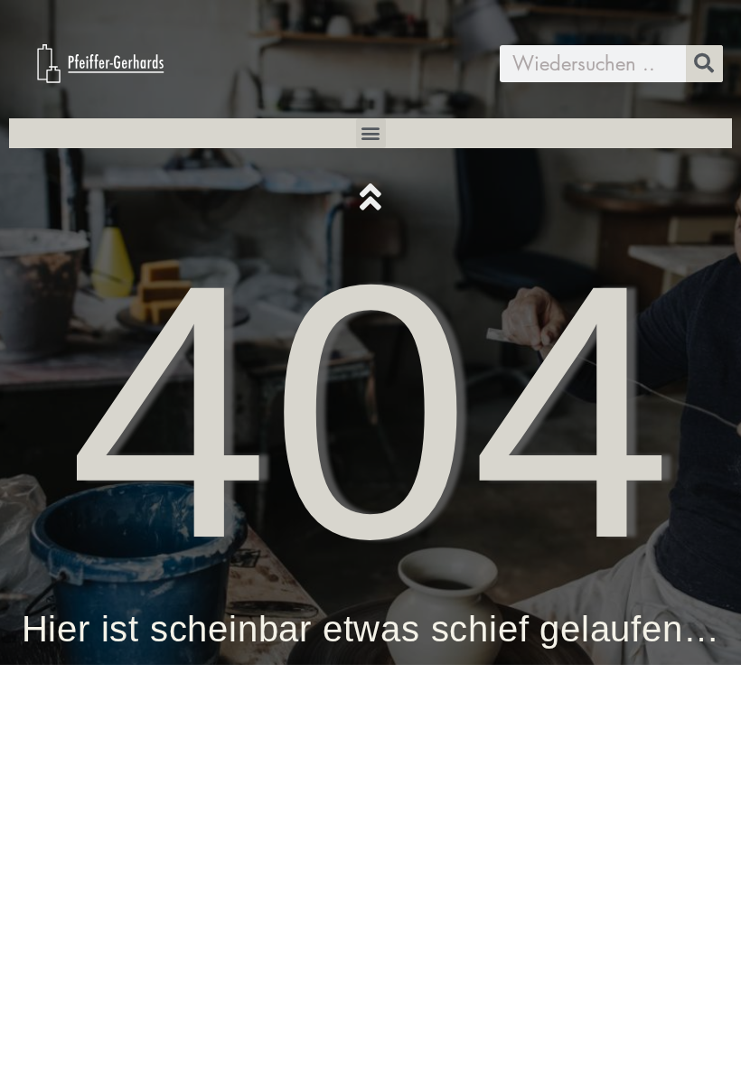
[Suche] (704, 63)
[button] (371, 133)
